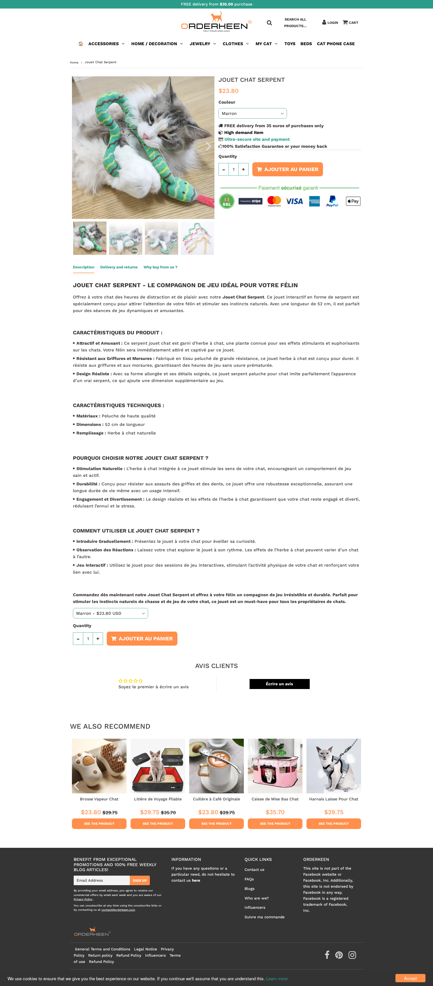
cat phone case (336, 43)
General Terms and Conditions (102, 949)
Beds (306, 43)
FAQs (249, 879)
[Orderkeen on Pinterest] (339, 957)
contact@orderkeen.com (118, 910)
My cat (264, 43)
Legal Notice (145, 949)
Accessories (103, 43)
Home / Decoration (154, 43)
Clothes (233, 43)
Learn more (276, 978)
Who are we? (257, 898)
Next (208, 146)
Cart (353, 23)
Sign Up (140, 880)
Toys (289, 43)
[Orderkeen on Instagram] (352, 957)
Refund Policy (128, 955)
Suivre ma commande (265, 917)
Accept (410, 978)
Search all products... (295, 22)
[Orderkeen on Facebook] (327, 957)
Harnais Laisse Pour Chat (333, 799)
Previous (78, 146)
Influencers (255, 907)
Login (333, 23)
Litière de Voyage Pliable (158, 799)
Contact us (254, 869)
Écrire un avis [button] (279, 683)
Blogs (250, 888)
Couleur (227, 102)
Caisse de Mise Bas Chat (275, 799)
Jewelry (200, 43)
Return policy (100, 955)
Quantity (228, 156)
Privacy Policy (83, 899)
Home (74, 62)
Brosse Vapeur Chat (99, 799)
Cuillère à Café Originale (216, 799)
